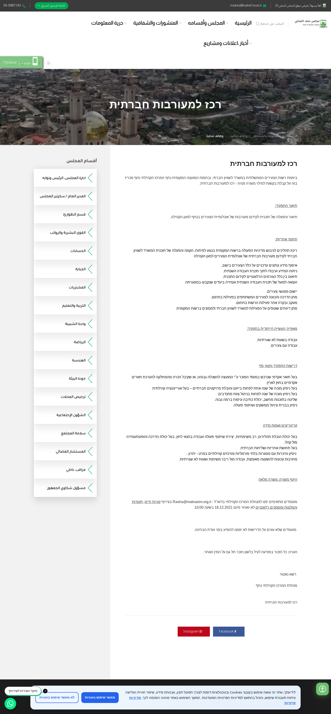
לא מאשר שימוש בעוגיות (57, 697)
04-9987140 (12, 5)
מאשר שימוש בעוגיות (100, 697)
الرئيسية (243, 23)
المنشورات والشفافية (155, 23)
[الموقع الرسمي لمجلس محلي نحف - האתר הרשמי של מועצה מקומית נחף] (311, 22)
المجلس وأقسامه (206, 23)
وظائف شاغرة (238, 136)
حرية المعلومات (107, 23)
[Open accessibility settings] (322, 689)
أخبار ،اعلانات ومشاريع (226, 43)
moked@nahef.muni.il (245, 5)
